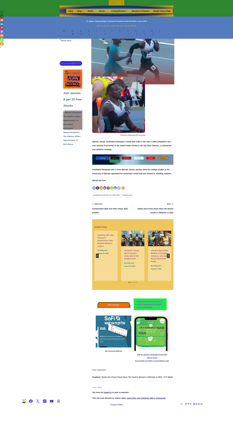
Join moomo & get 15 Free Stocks (72, 99)
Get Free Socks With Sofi (113, 351)
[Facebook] (94, 186)
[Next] (168, 256)
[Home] (87, 21)
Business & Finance (140, 11)
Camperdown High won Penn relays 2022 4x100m (110, 208)
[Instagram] (115, 186)
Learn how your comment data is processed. (146, 398)
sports (106, 26)
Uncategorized (130, 26)
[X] (97, 186)
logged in (108, 392)
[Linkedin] (104, 186)
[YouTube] (51, 401)
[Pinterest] (108, 186)
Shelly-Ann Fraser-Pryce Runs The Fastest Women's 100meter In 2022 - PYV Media (137, 377)
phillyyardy (124, 31)
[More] (123, 186)
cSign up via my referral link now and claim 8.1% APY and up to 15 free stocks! (150, 304)
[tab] (129, 282)
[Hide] (0, 47)
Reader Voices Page (162, 11)
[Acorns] (72, 120)
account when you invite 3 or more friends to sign (152, 361)
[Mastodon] (2, 32)
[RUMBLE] (23, 401)
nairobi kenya (127, 195)
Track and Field (117, 26)
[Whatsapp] (111, 186)
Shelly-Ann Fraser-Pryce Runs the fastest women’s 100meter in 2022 (155, 208)
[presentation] (132, 238)
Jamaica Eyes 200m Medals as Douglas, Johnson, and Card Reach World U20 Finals (159, 256)
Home (70, 11)
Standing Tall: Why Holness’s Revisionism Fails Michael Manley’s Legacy (105, 240)
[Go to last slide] (97, 256)
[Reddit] (101, 186)
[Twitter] (118, 186)
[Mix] (2, 35)
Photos (99, 26)
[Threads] (58, 401)
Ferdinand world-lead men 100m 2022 (106, 195)
